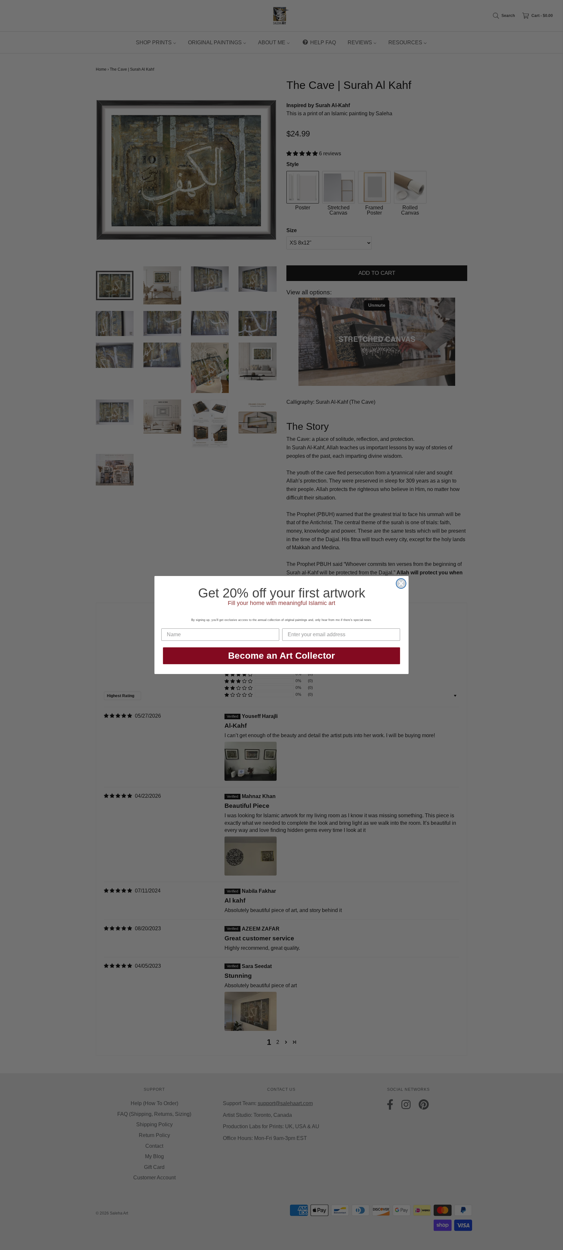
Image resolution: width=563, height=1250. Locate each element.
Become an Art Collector (281, 656)
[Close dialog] (401, 583)
